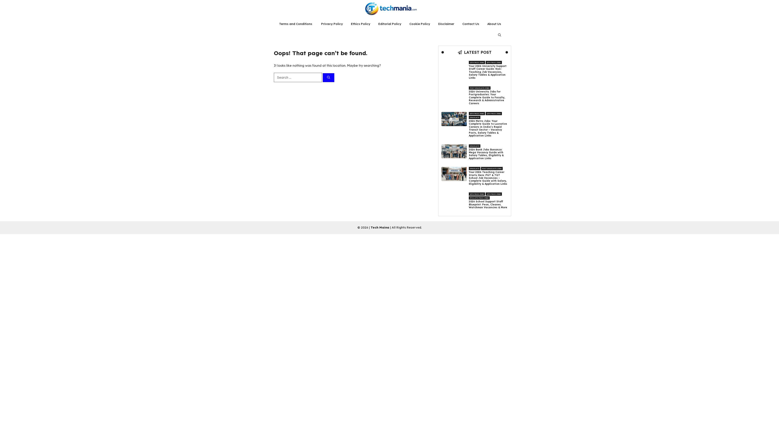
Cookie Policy (419, 24)
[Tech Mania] (389, 9)
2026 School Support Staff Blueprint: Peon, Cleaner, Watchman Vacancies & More (488, 204)
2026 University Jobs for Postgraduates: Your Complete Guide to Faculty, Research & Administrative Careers (487, 97)
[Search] (328, 77)
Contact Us (470, 24)
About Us (494, 24)
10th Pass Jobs (494, 62)
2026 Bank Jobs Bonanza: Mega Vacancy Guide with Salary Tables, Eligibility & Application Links (486, 154)
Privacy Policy (332, 24)
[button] (499, 35)
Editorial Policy (389, 24)
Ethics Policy (360, 24)
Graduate (474, 117)
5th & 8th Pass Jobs (479, 198)
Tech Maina (380, 227)
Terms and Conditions (296, 24)
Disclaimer (446, 24)
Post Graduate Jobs (480, 88)
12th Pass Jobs (477, 62)
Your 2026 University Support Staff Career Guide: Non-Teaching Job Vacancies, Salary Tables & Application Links (488, 72)
